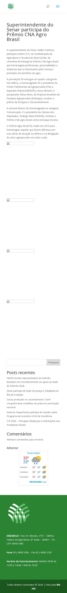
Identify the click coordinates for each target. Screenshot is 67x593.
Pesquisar (53, 362)
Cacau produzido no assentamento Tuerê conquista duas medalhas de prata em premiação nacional (33, 403)
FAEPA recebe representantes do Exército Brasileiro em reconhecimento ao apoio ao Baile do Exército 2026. (32, 381)
